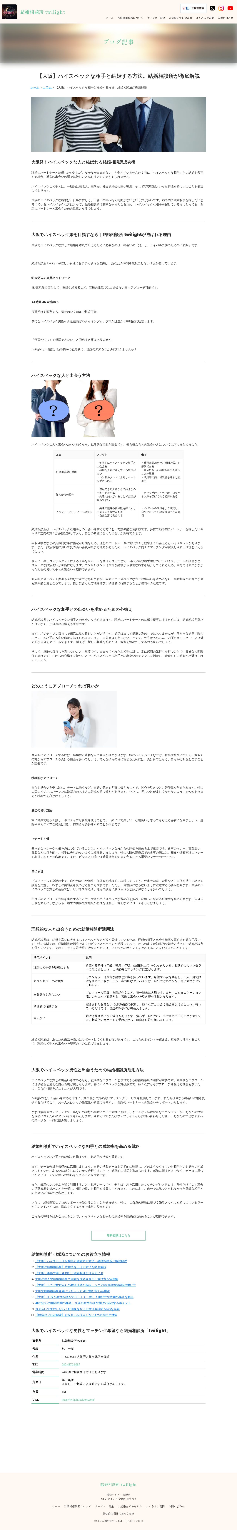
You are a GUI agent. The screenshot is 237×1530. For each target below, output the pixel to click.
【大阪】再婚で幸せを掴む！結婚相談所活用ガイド (69, 1273)
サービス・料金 (104, 1506)
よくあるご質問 (155, 1506)
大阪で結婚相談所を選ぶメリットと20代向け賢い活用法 (72, 1291)
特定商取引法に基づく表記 (118, 1513)
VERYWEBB (135, 1521)
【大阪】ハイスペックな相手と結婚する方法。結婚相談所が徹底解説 (81, 1261)
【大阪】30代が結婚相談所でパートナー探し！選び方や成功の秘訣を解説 (84, 1297)
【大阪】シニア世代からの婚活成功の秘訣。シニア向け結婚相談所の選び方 (85, 1285)
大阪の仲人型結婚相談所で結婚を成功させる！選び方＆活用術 (76, 1279)
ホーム (34, 87)
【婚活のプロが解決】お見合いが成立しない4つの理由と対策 (76, 1315)
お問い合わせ (177, 1506)
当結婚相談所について (77, 1506)
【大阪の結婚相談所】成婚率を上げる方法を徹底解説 (70, 1267)
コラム (48, 87)
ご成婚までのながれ (130, 1506)
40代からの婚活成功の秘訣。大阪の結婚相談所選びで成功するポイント (83, 1303)
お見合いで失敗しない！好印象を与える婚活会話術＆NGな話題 (77, 1309)
